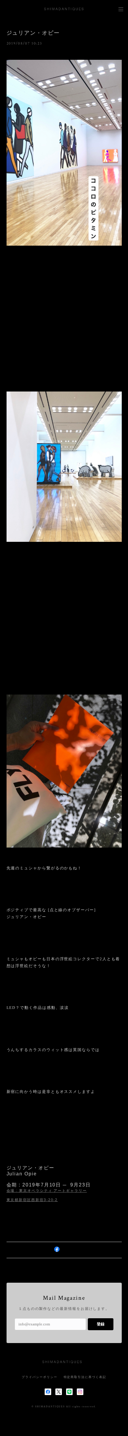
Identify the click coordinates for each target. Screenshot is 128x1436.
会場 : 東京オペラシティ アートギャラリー (47, 1191)
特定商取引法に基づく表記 (85, 1377)
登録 (100, 1324)
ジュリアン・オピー (33, 33)
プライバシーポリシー (39, 1377)
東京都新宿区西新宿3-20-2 (32, 1200)
